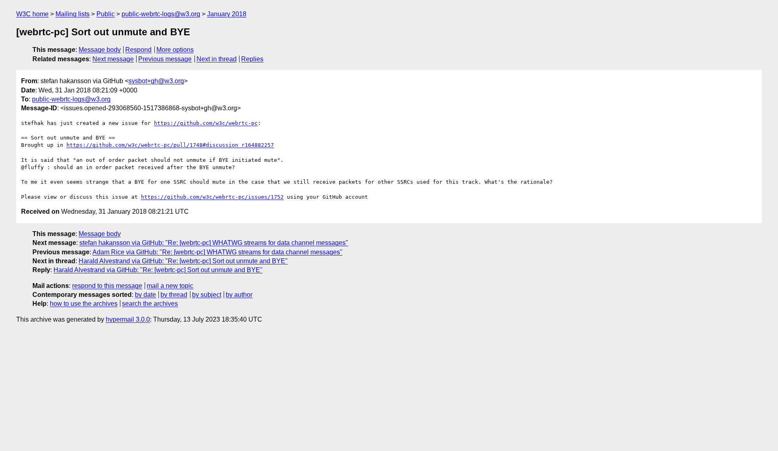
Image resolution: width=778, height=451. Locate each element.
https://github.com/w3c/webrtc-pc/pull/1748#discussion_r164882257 (170, 145)
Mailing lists (73, 14)
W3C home (32, 14)
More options (175, 49)
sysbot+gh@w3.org (156, 80)
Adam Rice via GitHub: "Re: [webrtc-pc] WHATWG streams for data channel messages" (217, 252)
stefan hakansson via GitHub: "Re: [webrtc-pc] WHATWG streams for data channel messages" (213, 242)
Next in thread (217, 59)
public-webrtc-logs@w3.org (161, 14)
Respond (138, 49)
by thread (173, 294)
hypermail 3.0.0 (128, 319)
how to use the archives (84, 303)
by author (239, 294)
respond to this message (107, 285)
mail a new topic (170, 285)
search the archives (150, 303)
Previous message (165, 59)
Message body (100, 49)
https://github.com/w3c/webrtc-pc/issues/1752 (212, 197)
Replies (252, 59)
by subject (206, 294)
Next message (113, 59)
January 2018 (226, 14)
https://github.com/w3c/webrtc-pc (206, 123)
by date (145, 294)
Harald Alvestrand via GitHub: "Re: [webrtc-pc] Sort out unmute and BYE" (183, 261)
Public (105, 14)
